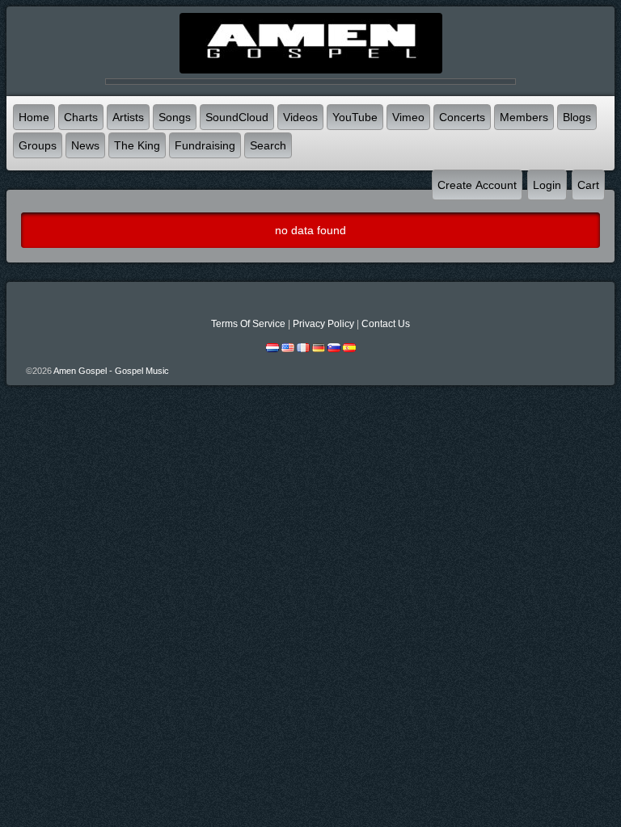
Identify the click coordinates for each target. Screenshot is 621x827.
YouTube (355, 117)
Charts (81, 117)
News (85, 145)
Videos (300, 117)
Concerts (462, 117)
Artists (128, 117)
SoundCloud (236, 117)
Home (34, 117)
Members (524, 117)
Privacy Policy (323, 324)
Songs (174, 117)
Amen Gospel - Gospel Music (111, 371)
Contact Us (385, 324)
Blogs (577, 117)
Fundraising (205, 145)
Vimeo (408, 117)
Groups (38, 145)
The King (137, 145)
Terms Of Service (248, 324)
